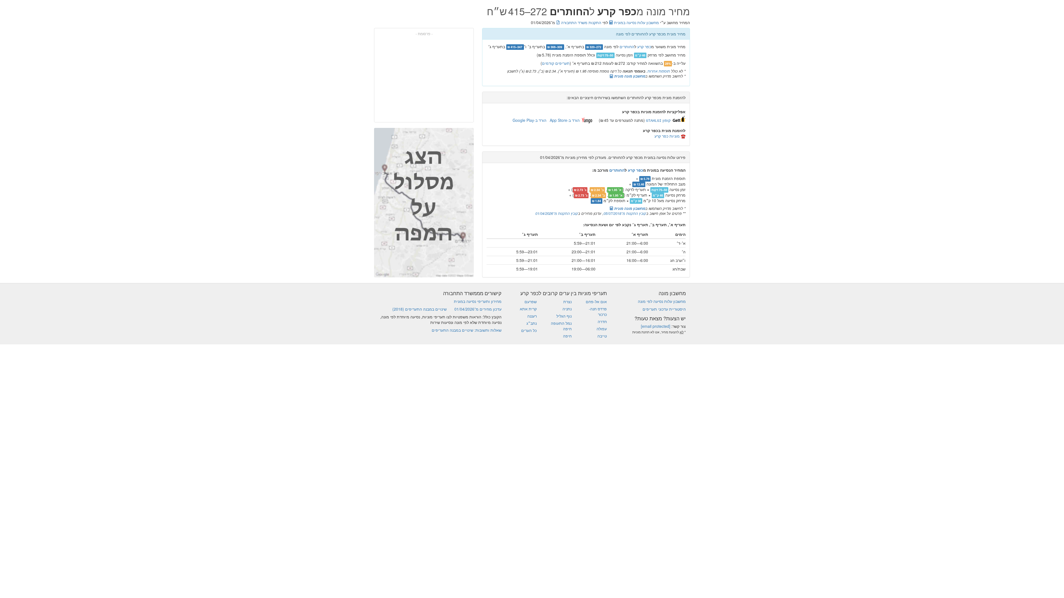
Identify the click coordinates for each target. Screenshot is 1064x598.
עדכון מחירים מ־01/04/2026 (478, 309)
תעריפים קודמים (556, 63)
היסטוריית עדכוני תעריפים (664, 309)
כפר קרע (644, 46)
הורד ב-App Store (565, 120)
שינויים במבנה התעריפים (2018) (419, 309)
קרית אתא (528, 308)
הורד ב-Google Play (529, 120)
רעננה (532, 316)
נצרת (567, 301)
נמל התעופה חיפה (561, 325)
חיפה (567, 336)
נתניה (567, 308)
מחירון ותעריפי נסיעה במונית (478, 301)
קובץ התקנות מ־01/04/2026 (556, 213)
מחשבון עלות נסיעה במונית (636, 22)
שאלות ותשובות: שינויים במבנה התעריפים (467, 330)
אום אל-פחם (596, 301)
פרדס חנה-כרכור (598, 311)
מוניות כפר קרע (667, 136)
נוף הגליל (564, 316)
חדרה (602, 321)
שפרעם (531, 301)
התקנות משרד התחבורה (580, 22)
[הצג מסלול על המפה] (424, 202)
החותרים (627, 46)
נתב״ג (531, 323)
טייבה (602, 336)
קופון (658, 120)
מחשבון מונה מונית (629, 76)
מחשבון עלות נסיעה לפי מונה (662, 301)
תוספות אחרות (659, 71)
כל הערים (529, 330)
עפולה (602, 328)
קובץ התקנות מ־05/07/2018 (624, 213)
